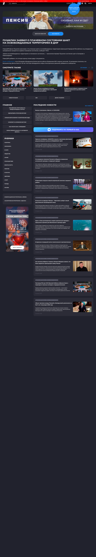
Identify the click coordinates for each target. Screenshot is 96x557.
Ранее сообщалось (8, 61)
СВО (36, 97)
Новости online (13, 97)
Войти (90, 3)
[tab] (40, 34)
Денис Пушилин (59, 97)
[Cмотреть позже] (30, 89)
